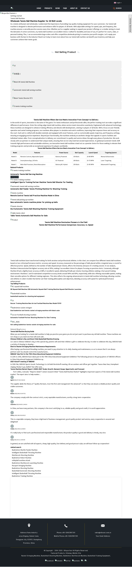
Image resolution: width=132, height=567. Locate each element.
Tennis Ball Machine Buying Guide (22, 332)
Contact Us (85, 8)
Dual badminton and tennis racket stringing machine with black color (35, 311)
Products (48, 8)
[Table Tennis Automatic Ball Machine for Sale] (17, 213)
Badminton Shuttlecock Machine (75, 556)
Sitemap (69, 553)
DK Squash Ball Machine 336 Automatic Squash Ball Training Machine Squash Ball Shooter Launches (45, 289)
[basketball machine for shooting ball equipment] (18, 293)
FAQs (65, 8)
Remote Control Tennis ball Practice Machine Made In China (34, 196)
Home (39, 8)
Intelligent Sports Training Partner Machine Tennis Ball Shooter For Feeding (41, 182)
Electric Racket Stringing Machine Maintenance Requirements (33, 347)
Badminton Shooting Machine (22, 468)
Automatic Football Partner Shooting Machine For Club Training (33, 318)
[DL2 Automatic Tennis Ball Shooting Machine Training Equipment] (16, 206)
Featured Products (58, 553)
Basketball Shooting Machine (51, 556)
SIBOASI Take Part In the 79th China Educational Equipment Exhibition (35, 354)
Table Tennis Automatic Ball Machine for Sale (29, 216)
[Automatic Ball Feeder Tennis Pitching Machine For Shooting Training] (24, 186)
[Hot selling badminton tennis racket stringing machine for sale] (14, 321)
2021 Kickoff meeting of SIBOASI (22, 362)
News (57, 8)
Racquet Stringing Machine (21, 465)
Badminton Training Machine (22, 476)
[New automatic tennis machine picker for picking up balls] (21, 199)
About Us (73, 8)
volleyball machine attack (21, 460)
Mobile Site (77, 553)
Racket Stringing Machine (30, 556)
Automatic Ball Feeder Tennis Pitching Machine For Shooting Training (38, 189)
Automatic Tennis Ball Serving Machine (26, 174)
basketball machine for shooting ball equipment (27, 296)
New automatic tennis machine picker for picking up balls (34, 202)
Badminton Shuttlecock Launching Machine (27, 463)
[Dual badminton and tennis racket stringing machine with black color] (21, 307)
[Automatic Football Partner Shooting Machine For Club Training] (23, 314)
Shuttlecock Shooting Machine (23, 455)
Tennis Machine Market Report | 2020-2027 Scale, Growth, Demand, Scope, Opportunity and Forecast (47, 369)
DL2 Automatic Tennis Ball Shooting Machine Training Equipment (36, 209)
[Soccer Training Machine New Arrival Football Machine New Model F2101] (12, 300)
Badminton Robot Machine (21, 458)
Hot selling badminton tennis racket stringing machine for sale (33, 325)
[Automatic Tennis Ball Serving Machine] (20, 170)
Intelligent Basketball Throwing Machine (26, 452)
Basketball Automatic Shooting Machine (26, 471)
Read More (15, 177)
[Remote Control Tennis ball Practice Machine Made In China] (16, 193)
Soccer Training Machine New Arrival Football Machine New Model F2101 (35, 303)
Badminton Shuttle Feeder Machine (24, 450)
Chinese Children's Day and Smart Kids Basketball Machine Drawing (34, 339)
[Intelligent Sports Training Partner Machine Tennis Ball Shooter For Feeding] (20, 179)
